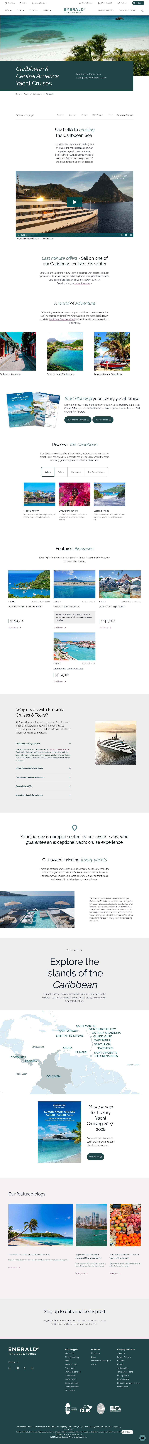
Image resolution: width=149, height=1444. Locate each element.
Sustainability (122, 1368)
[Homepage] (74, 10)
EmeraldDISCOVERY (24, 786)
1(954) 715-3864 (106, 3)
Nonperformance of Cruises (128, 1383)
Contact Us (69, 1353)
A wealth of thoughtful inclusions (29, 795)
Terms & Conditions (125, 1372)
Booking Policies (72, 1383)
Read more (12, 1267)
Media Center (122, 1387)
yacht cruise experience (59, 749)
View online (94, 1157)
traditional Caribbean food (62, 319)
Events (24, 3)
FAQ (67, 1361)
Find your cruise (101, 420)
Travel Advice (70, 1376)
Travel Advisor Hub (73, 1372)
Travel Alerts (70, 1368)
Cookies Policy (123, 1379)
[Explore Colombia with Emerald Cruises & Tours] (91, 1225)
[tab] (47, 472)
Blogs (93, 1357)
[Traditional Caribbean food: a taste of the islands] (125, 1225)
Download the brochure (76, 420)
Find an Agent (71, 1379)
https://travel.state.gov (74, 1434)
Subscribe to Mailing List (101, 1361)
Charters (120, 1361)
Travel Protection (72, 1387)
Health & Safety (71, 1364)
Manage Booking (87, 3)
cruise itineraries (82, 283)
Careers (120, 1364)
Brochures (11, 3)
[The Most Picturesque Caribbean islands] (40, 1225)
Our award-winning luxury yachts (29, 768)
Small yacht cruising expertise (28, 744)
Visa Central (70, 1390)
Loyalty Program (40, 3)
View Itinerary (13, 627)
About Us (121, 1353)
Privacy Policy (123, 1376)
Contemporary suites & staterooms (30, 777)
